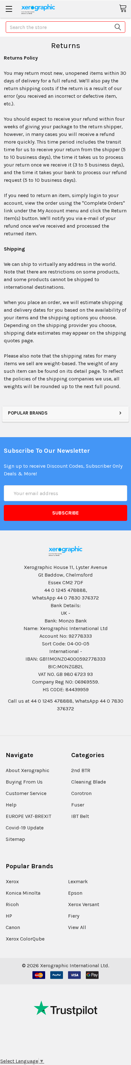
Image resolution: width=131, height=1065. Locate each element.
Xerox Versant (83, 904)
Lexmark (78, 881)
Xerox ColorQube (25, 939)
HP (9, 916)
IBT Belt (80, 816)
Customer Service (26, 793)
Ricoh (12, 904)
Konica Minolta (23, 893)
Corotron (81, 793)
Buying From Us (24, 782)
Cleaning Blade (88, 782)
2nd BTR (80, 770)
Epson (75, 893)
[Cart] (125, 9)
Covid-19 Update (25, 828)
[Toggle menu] (8, 9)
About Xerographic (27, 770)
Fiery (73, 916)
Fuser (77, 805)
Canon (13, 927)
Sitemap (15, 839)
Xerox (12, 881)
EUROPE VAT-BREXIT (28, 816)
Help (11, 805)
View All (77, 927)
